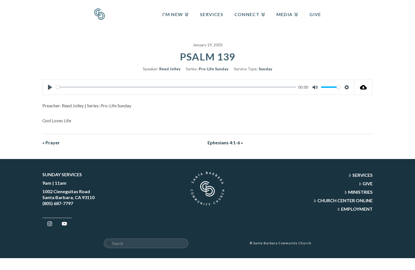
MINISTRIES (360, 192)
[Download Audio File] (363, 87)
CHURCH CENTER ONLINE (345, 200)
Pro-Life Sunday (213, 68)
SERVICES (362, 175)
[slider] (176, 87)
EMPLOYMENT (357, 209)
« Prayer (51, 142)
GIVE (367, 183)
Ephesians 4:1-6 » (225, 142)
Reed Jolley (169, 68)
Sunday (265, 68)
